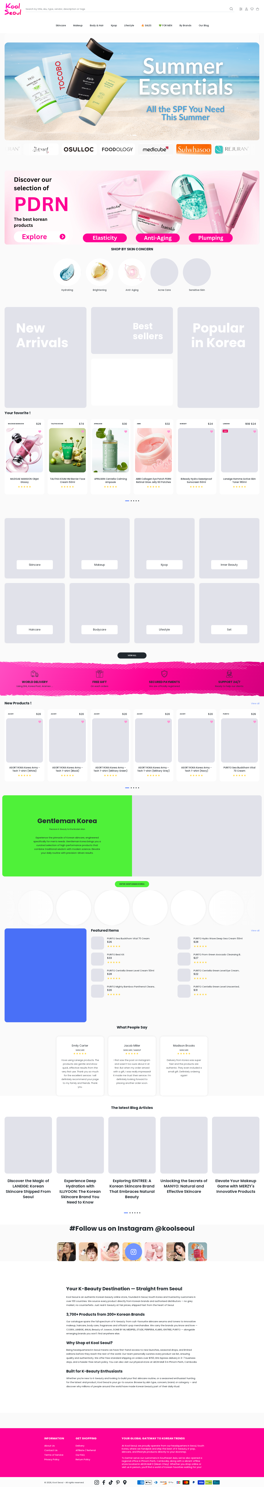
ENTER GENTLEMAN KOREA (132, 884)
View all (132, 655)
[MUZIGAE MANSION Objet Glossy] (24, 450)
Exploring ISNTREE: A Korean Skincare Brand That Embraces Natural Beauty (132, 1189)
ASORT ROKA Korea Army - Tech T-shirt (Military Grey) (153, 769)
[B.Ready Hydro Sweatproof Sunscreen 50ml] (196, 450)
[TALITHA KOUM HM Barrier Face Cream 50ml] (67, 450)
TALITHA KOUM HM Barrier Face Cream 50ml (67, 480)
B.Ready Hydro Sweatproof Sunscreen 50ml (196, 480)
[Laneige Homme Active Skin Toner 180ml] (239, 450)
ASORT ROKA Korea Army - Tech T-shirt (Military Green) (111, 769)
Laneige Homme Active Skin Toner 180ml (239, 480)
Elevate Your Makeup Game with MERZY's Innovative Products (235, 1186)
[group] (132, 86)
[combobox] (130, 9)
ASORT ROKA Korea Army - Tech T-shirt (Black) (67, 769)
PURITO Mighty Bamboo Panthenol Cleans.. (131, 986)
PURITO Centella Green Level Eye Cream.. (217, 970)
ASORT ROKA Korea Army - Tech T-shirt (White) (24, 769)
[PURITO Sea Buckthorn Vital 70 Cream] (239, 740)
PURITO (226, 714)
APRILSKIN (98, 424)
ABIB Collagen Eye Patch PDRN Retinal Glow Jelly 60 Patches (153, 480)
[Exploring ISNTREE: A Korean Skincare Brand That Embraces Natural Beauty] (132, 1145)
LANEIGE (226, 424)
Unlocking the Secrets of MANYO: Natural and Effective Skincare (183, 1186)
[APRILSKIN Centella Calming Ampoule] (110, 450)
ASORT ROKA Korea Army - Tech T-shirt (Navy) (196, 769)
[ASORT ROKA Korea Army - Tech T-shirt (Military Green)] (110, 740)
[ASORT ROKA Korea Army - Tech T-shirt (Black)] (67, 740)
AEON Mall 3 (147, 1464)
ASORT (11, 714)
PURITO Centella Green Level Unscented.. (217, 986)
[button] (129, 135)
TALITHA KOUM (57, 424)
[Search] (231, 9)
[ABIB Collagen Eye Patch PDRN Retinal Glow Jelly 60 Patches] (153, 450)
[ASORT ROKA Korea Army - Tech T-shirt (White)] (24, 740)
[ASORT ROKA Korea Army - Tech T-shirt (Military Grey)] (153, 740)
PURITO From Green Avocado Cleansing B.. (217, 954)
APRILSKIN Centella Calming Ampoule (110, 480)
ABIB (139, 424)
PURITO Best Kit (115, 954)
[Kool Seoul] (13, 9)
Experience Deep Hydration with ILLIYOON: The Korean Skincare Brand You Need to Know (80, 1191)
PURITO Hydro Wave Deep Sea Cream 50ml (218, 938)
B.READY (183, 424)
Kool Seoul (58, 1482)
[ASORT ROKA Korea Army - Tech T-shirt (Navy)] (196, 740)
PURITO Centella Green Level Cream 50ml (130, 970)
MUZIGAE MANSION (16, 424)
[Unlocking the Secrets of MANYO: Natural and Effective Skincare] (184, 1145)
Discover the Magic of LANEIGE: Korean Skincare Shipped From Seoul (28, 1189)
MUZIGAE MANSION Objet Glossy (24, 480)
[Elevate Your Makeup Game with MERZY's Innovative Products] (235, 1145)
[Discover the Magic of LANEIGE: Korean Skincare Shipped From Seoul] (28, 1145)
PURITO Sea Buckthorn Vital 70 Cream (239, 769)
